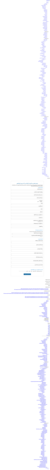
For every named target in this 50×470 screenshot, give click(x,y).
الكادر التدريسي (45, 360)
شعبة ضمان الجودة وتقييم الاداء (42, 374)
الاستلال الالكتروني (45, 118)
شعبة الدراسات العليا (43, 68)
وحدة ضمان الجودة (42, 55)
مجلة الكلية (45, 117)
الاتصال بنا (45, 346)
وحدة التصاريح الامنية (43, 422)
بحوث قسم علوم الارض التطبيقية (41, 466)
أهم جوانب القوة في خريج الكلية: (39, 240)
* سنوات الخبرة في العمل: (40, 197)
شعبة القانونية (44, 421)
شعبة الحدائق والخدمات (43, 414)
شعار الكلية (45, 9)
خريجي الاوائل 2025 (41, 77)
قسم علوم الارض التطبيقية (42, 439)
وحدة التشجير (42, 417)
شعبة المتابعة (44, 382)
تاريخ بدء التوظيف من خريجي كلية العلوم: (38, 220)
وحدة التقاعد (43, 106)
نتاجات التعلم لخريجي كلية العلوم (43, 467)
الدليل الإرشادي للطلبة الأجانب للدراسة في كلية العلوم (40, 459)
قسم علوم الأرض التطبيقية (43, 365)
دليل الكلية (45, 302)
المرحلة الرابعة (42, 144)
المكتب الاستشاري (45, 27)
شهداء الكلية (44, 428)
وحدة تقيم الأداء (42, 375)
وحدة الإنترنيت (42, 369)
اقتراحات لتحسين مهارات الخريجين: (39, 264)
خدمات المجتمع (44, 6)
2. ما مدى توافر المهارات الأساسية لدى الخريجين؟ (37, 235)
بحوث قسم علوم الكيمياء (42, 465)
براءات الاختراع (44, 427)
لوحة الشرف (45, 426)
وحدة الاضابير (42, 410)
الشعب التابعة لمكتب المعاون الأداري (45, 95)
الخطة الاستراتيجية (44, 316)
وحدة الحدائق (42, 415)
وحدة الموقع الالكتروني (41, 370)
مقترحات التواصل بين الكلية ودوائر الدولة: (38, 260)
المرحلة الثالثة (42, 453)
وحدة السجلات (42, 101)
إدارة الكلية (47, 21)
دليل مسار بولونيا (45, 161)
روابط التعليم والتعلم (44, 431)
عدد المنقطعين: (41, 226)
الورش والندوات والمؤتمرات (42, 306)
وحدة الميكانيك (42, 420)
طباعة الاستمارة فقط (27, 274)
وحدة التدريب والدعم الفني (41, 376)
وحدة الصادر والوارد (42, 411)
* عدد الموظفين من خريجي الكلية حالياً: (38, 223)
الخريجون (43, 392)
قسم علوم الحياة (45, 34)
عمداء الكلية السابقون (44, 312)
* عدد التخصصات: (41, 217)
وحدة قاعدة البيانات (42, 85)
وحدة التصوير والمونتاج (41, 371)
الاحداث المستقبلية (45, 16)
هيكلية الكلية (45, 11)
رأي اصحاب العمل (42, 387)
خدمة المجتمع (44, 305)
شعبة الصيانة (44, 111)
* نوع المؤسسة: (41, 200)
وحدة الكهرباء (42, 112)
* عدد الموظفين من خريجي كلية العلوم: (38, 214)
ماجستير (43, 140)
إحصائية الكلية (45, 10)
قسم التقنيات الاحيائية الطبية (43, 366)
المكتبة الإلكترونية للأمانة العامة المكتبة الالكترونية (40, 61)
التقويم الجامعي (45, 17)
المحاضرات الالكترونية (44, 432)
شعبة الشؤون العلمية (43, 399)
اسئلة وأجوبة (45, 425)
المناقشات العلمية (43, 5)
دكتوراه (43, 133)
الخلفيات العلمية (43, 403)
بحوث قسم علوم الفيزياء (43, 464)
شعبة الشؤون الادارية (43, 409)
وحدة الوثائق (42, 391)
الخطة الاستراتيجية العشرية (43, 461)
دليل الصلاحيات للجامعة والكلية (43, 352)
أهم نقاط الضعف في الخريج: (39, 244)
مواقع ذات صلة (45, 124)
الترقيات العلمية (44, 383)
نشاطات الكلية (45, 4)
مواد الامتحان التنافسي (41, 386)
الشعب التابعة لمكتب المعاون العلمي (45, 66)
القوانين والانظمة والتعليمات (43, 359)
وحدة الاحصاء (42, 84)
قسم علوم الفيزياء (44, 128)
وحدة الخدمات (42, 416)
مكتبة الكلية (42, 380)
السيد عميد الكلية (45, 22)
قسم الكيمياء (45, 32)
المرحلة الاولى (42, 129)
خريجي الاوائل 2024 (41, 78)
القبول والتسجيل (42, 71)
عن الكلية (47, 301)
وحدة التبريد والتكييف (42, 113)
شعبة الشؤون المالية (43, 405)
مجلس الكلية (45, 26)
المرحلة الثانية (42, 130)
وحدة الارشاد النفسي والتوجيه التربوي (41, 400)
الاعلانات (46, 311)
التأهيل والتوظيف (43, 402)
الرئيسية (47, 300)
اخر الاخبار (46, 347)
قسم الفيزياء (45, 33)
